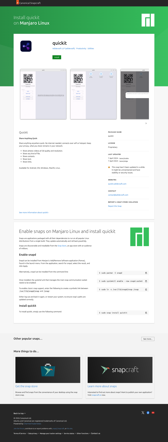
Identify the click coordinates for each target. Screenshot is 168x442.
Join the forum (19, 428)
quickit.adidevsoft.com (117, 184)
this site (69, 428)
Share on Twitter (143, 412)
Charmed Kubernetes (32, 424)
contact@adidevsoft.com (118, 195)
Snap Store (62, 246)
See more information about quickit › (34, 212)
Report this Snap (114, 206)
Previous (140, 123)
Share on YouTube (153, 412)
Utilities (91, 48)
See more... (147, 339)
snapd (54, 428)
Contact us (95, 433)
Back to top (19, 413)
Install (56, 57)
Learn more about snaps (102, 386)
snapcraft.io (96, 395)
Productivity (81, 48)
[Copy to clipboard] (146, 273)
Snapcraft (60, 428)
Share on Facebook (148, 412)
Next (146, 123)
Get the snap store (26, 386)
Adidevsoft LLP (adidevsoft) (63, 48)
